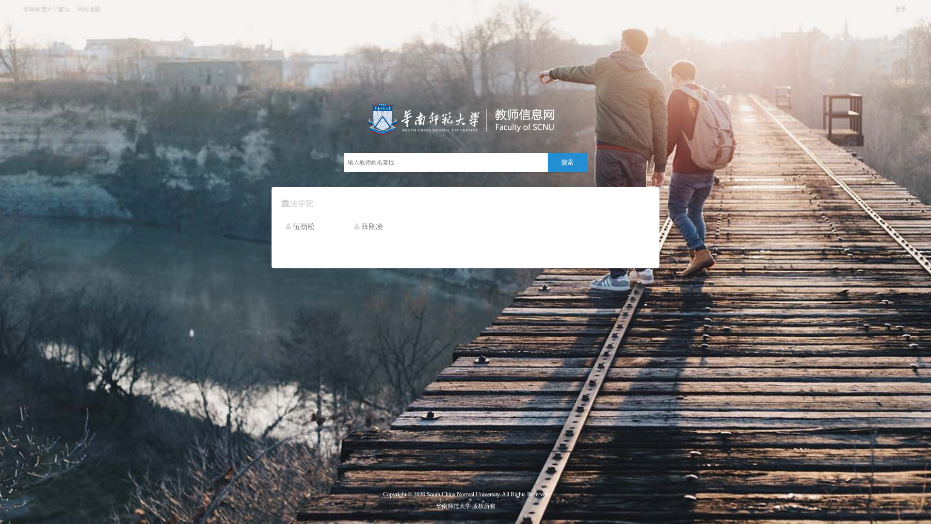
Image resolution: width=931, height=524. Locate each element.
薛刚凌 (372, 226)
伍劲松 (304, 226)
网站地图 (88, 9)
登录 (901, 9)
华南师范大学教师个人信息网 (424, 119)
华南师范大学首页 (46, 9)
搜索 (567, 162)
